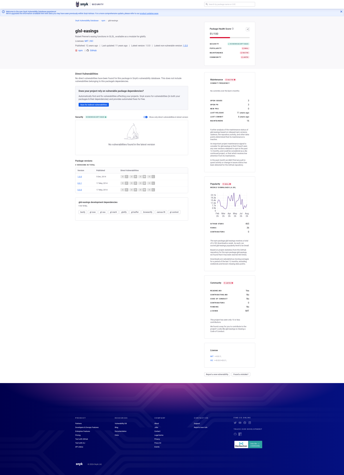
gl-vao (102, 212)
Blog (116, 427)
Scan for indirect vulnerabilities (93, 105)
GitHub (93, 50)
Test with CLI (80, 443)
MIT (86, 41)
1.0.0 (185, 45)
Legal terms (158, 435)
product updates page (149, 13)
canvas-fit (161, 212)
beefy (82, 212)
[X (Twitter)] (235, 423)
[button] (233, 28)
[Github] (235, 435)
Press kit (157, 443)
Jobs (156, 427)
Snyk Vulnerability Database (86, 20)
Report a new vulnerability (217, 374)
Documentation (120, 431)
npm (103, 20)
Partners (78, 423)
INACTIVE (230, 80)
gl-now (93, 212)
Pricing (77, 435)
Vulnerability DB (121, 423)
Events (157, 447)
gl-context (174, 212)
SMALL (227, 184)
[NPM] (240, 435)
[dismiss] (341, 11)
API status (79, 447)
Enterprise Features (82, 431)
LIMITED (228, 283)
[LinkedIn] (249, 423)
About (156, 423)
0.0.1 (80, 183)
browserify (147, 212)
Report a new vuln (200, 427)
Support (197, 423)
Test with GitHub (81, 439)
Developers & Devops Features (87, 427)
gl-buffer (135, 212)
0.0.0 (80, 190)
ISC (91, 41)
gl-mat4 (113, 212)
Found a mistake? (240, 374)
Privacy (157, 439)
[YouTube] (240, 423)
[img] (105, 117)
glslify (124, 212)
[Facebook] (244, 423)
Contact (157, 431)
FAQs (117, 435)
